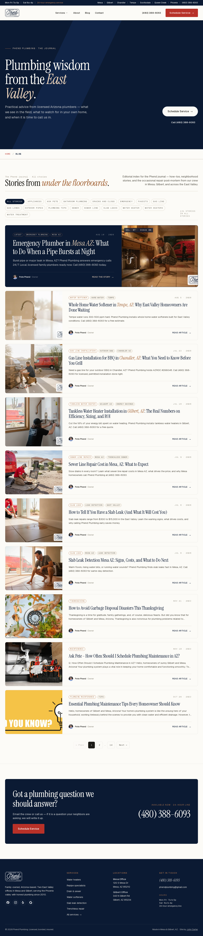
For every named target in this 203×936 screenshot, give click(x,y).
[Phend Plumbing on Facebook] (8, 902)
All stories (14, 201)
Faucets (143, 201)
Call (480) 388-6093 (183, 122)
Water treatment (17, 214)
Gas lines (13, 208)
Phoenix (174, 2)
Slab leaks (111, 208)
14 (111, 745)
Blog (87, 12)
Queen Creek (160, 2)
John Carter (192, 929)
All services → (74, 914)
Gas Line (158, 201)
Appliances (35, 201)
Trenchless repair (75, 908)
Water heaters (154, 208)
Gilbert (110, 2)
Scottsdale (145, 2)
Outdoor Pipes (34, 208)
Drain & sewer (74, 891)
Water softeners (75, 897)
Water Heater (131, 208)
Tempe (133, 2)
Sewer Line (91, 208)
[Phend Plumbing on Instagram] (15, 902)
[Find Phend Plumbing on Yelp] (23, 902)
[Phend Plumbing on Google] (31, 902)
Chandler (121, 2)
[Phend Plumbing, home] (12, 13)
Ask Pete (52, 201)
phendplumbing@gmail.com (173, 887)
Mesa (100, 2)
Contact (99, 12)
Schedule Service (182, 12)
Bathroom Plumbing (75, 201)
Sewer (75, 208)
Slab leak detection (77, 903)
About (76, 12)
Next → (123, 745)
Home (8, 154)
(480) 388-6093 (190, 2)
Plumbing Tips (58, 208)
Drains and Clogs (104, 201)
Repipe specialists (76, 885)
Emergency (126, 201)
